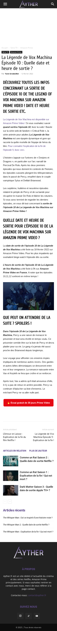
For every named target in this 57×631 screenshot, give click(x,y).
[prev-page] (5, 501)
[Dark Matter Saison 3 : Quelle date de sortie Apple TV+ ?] (10, 490)
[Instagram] (20, 616)
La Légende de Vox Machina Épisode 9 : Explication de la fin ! (43, 437)
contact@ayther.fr (37, 595)
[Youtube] (37, 616)
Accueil (5, 47)
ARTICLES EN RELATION (14, 450)
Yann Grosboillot (12, 74)
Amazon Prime (26, 47)
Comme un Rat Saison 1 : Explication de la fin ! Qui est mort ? (36, 476)
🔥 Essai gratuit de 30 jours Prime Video (28, 402)
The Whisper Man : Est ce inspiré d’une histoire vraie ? (28, 517)
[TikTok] (29, 616)
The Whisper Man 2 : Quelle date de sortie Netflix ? (26, 524)
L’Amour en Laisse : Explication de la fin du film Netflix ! (14, 437)
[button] (5, 4)
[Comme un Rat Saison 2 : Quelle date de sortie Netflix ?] (10, 461)
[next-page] (10, 501)
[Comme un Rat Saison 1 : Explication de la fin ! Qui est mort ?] (10, 475)
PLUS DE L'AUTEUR (38, 450)
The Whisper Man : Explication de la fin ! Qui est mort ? (28, 531)
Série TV (13, 47)
